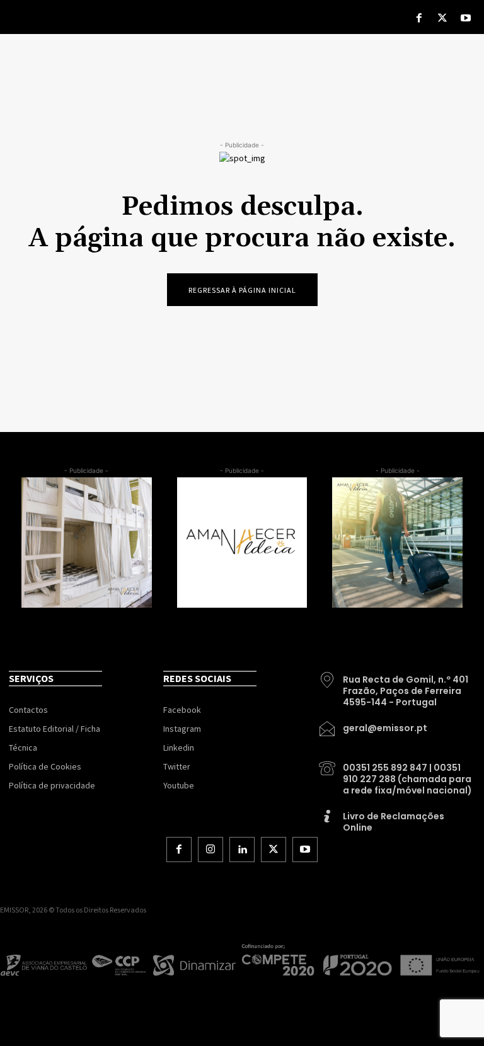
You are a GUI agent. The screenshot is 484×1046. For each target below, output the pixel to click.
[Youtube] (466, 19)
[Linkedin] (242, 849)
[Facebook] (418, 19)
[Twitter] (442, 19)
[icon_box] (396, 686)
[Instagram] (210, 849)
